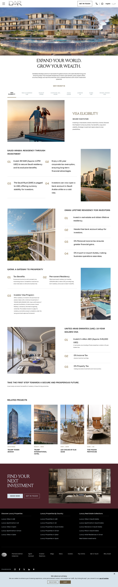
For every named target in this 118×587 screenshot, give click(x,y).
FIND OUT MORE (53, 582)
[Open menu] (3, 3)
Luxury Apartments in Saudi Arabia (91, 523)
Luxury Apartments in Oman (11, 531)
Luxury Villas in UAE (8, 519)
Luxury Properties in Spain (49, 538)
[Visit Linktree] (33, 569)
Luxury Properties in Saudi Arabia (51, 527)
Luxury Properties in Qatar (49, 535)
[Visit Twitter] (24, 569)
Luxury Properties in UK (48, 523)
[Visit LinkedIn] (29, 569)
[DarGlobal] (15, 3)
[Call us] (96, 3)
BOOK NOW (15, 496)
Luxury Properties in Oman (49, 531)
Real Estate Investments (87, 538)
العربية (114, 4)
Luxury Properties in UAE (49, 519)
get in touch (32, 496)
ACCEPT (65, 582)
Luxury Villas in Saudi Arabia (89, 519)
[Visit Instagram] (15, 569)
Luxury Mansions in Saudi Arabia (90, 527)
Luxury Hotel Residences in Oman (91, 535)
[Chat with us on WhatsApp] (102, 4)
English (108, 4)
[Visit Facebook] (19, 569)
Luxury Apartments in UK (10, 523)
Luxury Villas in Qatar (8, 535)
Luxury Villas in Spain (8, 527)
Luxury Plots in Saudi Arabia (89, 531)
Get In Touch (84, 4)
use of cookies (104, 578)
